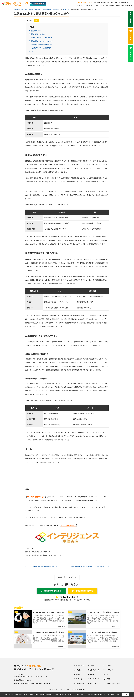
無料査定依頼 (79, 665)
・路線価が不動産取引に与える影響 (39, 37)
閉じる (125, 694)
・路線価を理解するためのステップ (39, 41)
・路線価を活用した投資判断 (41, 48)
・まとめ (30, 51)
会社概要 (128, 5)
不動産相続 (119, 5)
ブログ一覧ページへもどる (67, 577)
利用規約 (106, 679)
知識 (36, 21)
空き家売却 (109, 5)
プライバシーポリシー (111, 683)
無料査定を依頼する (53, 591)
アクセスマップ (93, 679)
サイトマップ (108, 670)
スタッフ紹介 (99, 5)
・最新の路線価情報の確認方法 (41, 44)
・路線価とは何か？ (34, 31)
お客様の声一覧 (93, 670)
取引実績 (91, 665)
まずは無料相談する (84, 591)
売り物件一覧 (79, 683)
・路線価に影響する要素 (36, 34)
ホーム (79, 5)
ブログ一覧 (88, 5)
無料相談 (77, 670)
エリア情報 (107, 665)
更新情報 (77, 674)
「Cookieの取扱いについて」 (100, 694)
